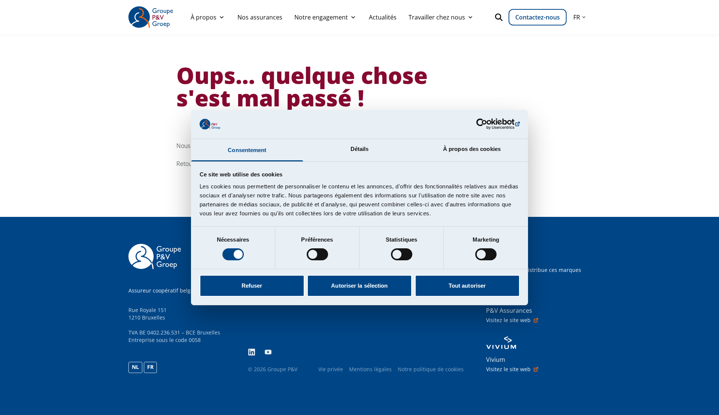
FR (150, 366)
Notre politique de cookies (431, 369)
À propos (203, 17)
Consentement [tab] (247, 150)
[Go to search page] (500, 17)
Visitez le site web (508, 320)
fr (576, 17)
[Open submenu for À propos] (221, 17)
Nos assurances (259, 17)
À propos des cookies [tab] (472, 149)
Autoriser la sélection (359, 285)
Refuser (252, 285)
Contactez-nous (537, 17)
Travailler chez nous (437, 17)
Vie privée (330, 369)
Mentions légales (370, 369)
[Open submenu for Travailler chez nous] (470, 17)
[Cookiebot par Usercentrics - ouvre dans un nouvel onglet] (487, 124)
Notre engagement (321, 17)
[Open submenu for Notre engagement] (353, 17)
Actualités (383, 17)
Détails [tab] (360, 149)
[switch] (317, 254)
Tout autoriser (467, 285)
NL (135, 366)
